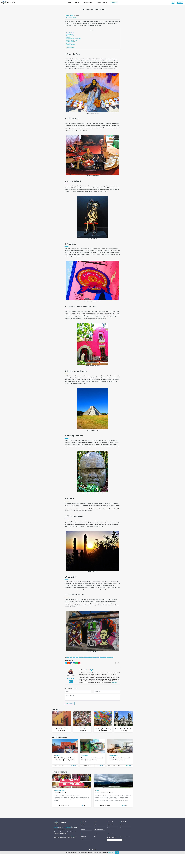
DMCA (82, 839)
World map (83, 827)
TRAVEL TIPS (77, 2)
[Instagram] (69, 678)
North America (69, 17)
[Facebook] (73, 678)
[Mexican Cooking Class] (71, 781)
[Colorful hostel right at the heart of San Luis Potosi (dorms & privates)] (65, 746)
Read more (114, 682)
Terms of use (83, 838)
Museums (81, 657)
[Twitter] (71, 678)
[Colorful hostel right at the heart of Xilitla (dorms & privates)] (92, 746)
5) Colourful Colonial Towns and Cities (73, 38)
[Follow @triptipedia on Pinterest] (95, 849)
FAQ (95, 824)
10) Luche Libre (69, 46)
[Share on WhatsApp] (76, 663)
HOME (69, 2)
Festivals (94, 657)
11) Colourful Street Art (70, 47)
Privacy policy (83, 836)
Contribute (83, 824)
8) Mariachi (68, 43)
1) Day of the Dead (69, 32)
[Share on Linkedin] (74, 663)
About (121, 824)
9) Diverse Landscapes (70, 44)
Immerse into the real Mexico (104, 793)
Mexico (74, 17)
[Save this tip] (115, 663)
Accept (117, 852)
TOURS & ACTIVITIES (102, 2)
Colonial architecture (87, 657)
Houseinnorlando (113, 755)
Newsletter (109, 827)
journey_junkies (69, 15)
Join (173, 2)
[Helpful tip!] (118, 663)
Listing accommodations (98, 829)
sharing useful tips (73, 836)
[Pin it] (79, 663)
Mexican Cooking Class (61, 793)
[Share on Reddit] (68, 663)
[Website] (67, 678)
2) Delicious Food (69, 34)
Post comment (69, 703)
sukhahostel (57, 755)
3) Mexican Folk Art (70, 35)
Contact (121, 827)
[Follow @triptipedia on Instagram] (92, 849)
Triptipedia (10, 2)
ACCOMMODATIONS (88, 2)
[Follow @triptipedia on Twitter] (90, 849)
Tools (95, 836)
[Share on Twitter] (66, 663)
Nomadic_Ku (90, 670)
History (74, 657)
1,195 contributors (67, 827)
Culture (67, 657)
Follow (70, 681)
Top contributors (110, 824)
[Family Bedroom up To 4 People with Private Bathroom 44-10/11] (120, 746)
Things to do (109, 657)
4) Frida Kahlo (68, 37)
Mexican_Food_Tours (59, 790)
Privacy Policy (111, 852)
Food (71, 657)
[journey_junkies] (70, 671)
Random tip (83, 829)
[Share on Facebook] (71, 663)
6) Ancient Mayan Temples (71, 40)
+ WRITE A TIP (114, 2)
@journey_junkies (71, 675)
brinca (97, 790)
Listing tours (96, 827)
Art (112, 657)
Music (77, 657)
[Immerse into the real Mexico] (113, 781)
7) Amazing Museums (70, 41)
